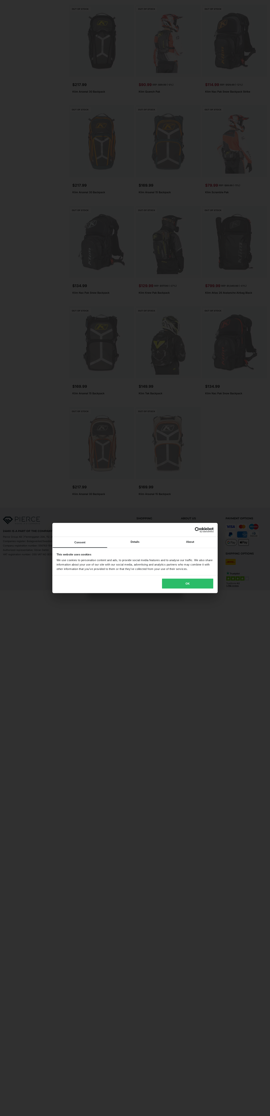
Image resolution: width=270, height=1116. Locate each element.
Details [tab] (135, 541)
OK (188, 583)
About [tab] (190, 541)
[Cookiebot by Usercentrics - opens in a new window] (197, 530)
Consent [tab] (79, 542)
